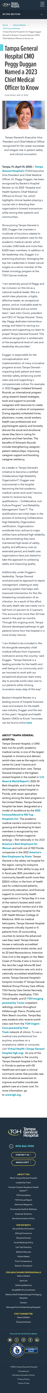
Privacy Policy (23, 1379)
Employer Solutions (23, 1214)
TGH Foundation (23, 1195)
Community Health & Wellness (23, 1209)
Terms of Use (23, 1383)
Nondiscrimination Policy (23, 1219)
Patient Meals (23, 1257)
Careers (23, 1303)
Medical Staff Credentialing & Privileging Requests (23, 1296)
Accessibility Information (23, 1229)
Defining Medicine (23, 1285)
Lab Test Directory (23, 1247)
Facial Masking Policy (23, 1243)
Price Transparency (23, 1261)
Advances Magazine (23, 1205)
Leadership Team (23, 1183)
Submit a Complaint (23, 1266)
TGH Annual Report (23, 1200)
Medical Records (23, 1252)
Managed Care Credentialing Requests (23, 1307)
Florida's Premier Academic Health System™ (23, 1189)
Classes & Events (23, 1238)
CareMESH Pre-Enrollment (23, 1290)
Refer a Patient (23, 1276)
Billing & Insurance (23, 1233)
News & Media (23, 1318)
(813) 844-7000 (24, 1146)
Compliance (23, 1371)
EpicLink (23, 1281)
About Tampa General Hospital (23, 1178)
